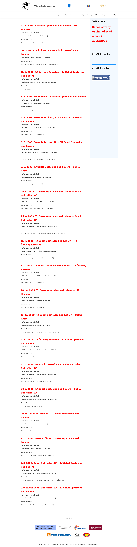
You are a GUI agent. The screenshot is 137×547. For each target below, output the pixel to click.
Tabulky (82, 14)
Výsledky (64, 14)
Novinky (57, 14)
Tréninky (89, 14)
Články (97, 14)
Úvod (50, 14)
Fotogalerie (105, 14)
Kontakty (113, 14)
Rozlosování (73, 14)
